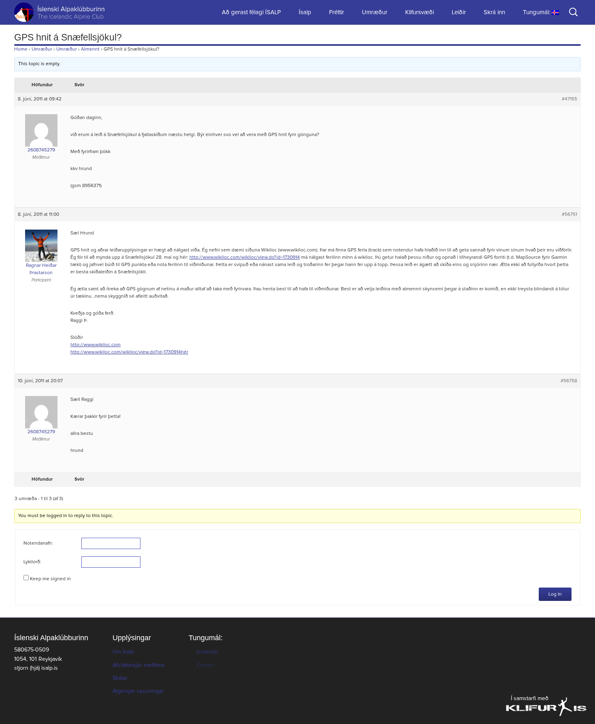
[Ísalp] (54, 12)
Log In (555, 594)
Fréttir (336, 12)
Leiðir (459, 12)
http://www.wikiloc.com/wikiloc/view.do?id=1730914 (244, 257)
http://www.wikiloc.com (95, 345)
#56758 (569, 381)
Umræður (374, 12)
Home (21, 49)
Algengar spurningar (138, 691)
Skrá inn (494, 12)
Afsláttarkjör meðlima (138, 665)
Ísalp (305, 12)
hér (184, 352)
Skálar (120, 678)
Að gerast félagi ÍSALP (251, 12)
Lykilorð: (32, 562)
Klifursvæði (419, 12)
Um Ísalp (123, 652)
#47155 (569, 99)
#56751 (569, 214)
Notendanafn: (38, 543)
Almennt (90, 49)
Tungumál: (537, 12)
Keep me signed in (50, 579)
